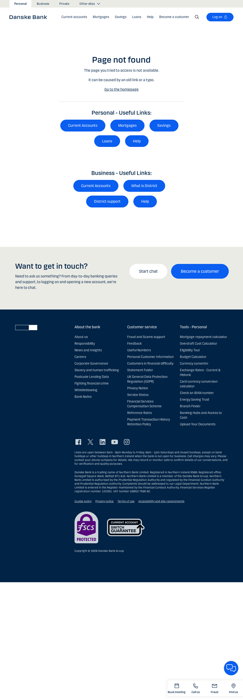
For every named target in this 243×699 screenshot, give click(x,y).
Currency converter (194, 363)
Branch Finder (190, 406)
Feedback (134, 344)
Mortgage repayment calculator (203, 337)
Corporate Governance (91, 363)
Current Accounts (83, 125)
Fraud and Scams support (146, 337)
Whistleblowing (86, 390)
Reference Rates (139, 413)
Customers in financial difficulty (150, 363)
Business (43, 4)
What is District (144, 185)
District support (107, 201)
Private (64, 4)
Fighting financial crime (92, 383)
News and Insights (88, 350)
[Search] (197, 17)
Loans (107, 141)
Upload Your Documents (197, 424)
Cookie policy (83, 501)
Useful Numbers (139, 350)
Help (137, 141)
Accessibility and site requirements (161, 501)
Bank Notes (83, 397)
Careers (80, 357)
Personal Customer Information (150, 357)
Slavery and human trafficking (97, 370)
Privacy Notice (137, 388)
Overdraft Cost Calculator (198, 344)
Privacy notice (104, 501)
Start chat (148, 271)
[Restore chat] (231, 668)
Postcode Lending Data (92, 377)
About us (81, 337)
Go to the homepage (121, 89)
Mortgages (127, 125)
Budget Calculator (193, 357)
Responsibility (85, 344)
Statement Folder (140, 370)
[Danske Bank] (29, 17)
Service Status (138, 395)
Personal (20, 4)
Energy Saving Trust (194, 400)
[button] (74, 17)
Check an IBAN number (197, 393)
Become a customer (200, 271)
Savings (164, 125)
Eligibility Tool (190, 350)
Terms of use (126, 501)
